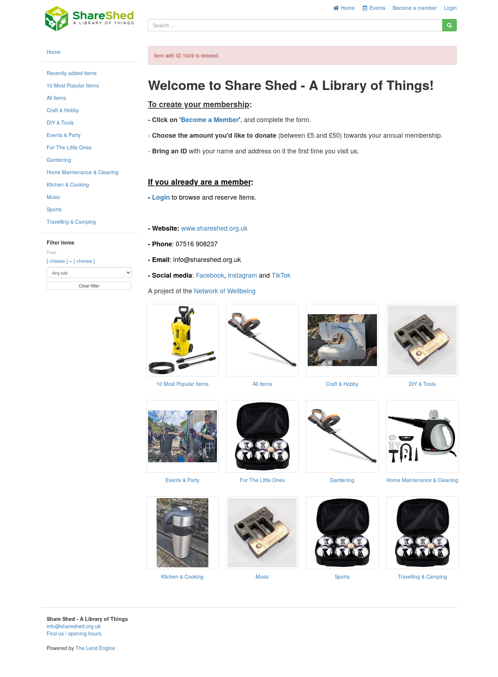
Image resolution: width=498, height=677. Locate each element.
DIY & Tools (60, 122)
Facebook (210, 274)
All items (56, 97)
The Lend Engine (95, 647)
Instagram (242, 274)
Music (53, 196)
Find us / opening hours (74, 633)
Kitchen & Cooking (68, 184)
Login (450, 7)
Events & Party (64, 134)
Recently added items (72, 73)
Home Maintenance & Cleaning (82, 172)
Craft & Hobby (63, 110)
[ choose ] (58, 260)
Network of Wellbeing (225, 290)
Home (347, 7)
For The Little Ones (69, 147)
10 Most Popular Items (73, 85)
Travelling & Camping (71, 221)
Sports (54, 209)
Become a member (415, 7)
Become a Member (210, 119)
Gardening (59, 159)
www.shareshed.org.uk (214, 227)
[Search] (449, 25)
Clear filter (89, 285)
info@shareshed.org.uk (74, 626)
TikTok (281, 274)
